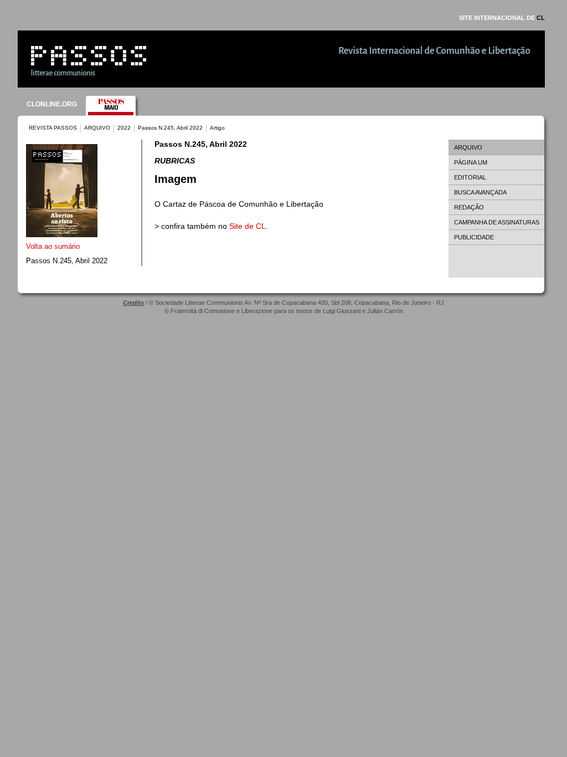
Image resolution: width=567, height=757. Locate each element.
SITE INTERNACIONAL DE (502, 17)
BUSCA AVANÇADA (480, 192)
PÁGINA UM (470, 162)
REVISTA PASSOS (53, 128)
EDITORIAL (470, 177)
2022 (124, 128)
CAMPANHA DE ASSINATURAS (496, 222)
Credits (133, 302)
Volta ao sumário (53, 246)
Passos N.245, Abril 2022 (170, 128)
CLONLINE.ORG (52, 104)
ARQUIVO (97, 128)
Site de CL (247, 226)
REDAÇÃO (469, 207)
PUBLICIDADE (474, 237)
